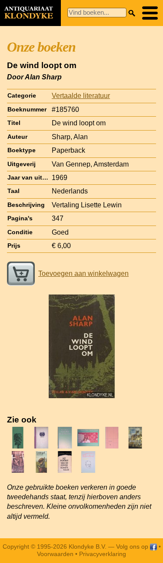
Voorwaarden (55, 553)
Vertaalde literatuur (81, 95)
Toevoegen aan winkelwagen (83, 273)
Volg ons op (133, 546)
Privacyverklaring (102, 553)
